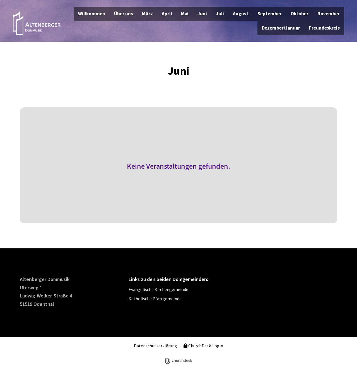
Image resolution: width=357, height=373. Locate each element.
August (241, 14)
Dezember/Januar (281, 28)
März (147, 14)
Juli (220, 14)
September (269, 14)
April (167, 14)
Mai (185, 14)
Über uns (123, 14)
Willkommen (91, 14)
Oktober (299, 14)
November (328, 14)
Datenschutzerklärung (155, 345)
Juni (202, 14)
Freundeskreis (324, 28)
